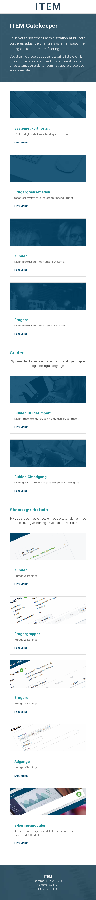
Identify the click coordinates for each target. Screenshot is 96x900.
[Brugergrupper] (48, 610)
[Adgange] (48, 737)
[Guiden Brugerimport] (48, 389)
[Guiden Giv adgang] (48, 453)
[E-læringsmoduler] (48, 801)
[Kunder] (48, 232)
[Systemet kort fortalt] (48, 104)
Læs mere (21, 142)
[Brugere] (48, 296)
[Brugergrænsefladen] (48, 168)
